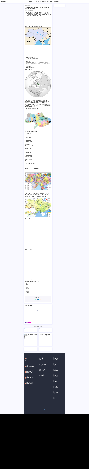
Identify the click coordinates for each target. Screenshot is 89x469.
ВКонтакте (37, 299)
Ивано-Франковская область (30, 163)
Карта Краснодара (55, 375)
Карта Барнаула (55, 380)
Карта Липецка (55, 397)
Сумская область (28, 140)
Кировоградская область (29, 153)
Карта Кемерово (55, 393)
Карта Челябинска (55, 370)
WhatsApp (35, 299)
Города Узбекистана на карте (30, 383)
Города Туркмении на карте (29, 382)
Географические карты (42, 364)
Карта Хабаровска (55, 387)
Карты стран (41, 358)
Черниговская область (29, 138)
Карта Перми (54, 371)
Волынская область (28, 133)
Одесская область (28, 151)
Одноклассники (40, 299)
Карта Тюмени (55, 381)
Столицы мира (41, 359)
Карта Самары (55, 363)
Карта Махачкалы (55, 391)
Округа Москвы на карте (42, 365)
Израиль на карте (45, 328)
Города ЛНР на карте (28, 376)
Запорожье (27, 288)
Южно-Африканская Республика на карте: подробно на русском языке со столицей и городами (30, 349)
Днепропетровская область (30, 145)
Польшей (33, 101)
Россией (42, 100)
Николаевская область (29, 149)
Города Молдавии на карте (29, 377)
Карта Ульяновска (55, 386)
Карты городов (41, 357)
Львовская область (29, 160)
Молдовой (26, 102)
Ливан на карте (30, 328)
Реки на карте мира (42, 369)
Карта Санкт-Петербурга (56, 358)
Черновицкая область (29, 164)
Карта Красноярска (55, 376)
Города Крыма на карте (29, 372)
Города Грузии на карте (29, 367)
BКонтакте (44, 409)
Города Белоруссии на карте (30, 366)
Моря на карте (41, 371)
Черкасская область (29, 156)
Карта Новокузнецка (55, 392)
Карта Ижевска (55, 388)
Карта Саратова (55, 382)
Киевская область (28, 137)
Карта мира (3, 1)
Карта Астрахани (55, 399)
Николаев (27, 292)
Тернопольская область (29, 159)
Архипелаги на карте (42, 363)
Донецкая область (28, 144)
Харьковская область (29, 141)
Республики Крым (27, 15)
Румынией (46, 101)
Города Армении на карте (29, 365)
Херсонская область (29, 148)
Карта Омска (54, 369)
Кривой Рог (27, 291)
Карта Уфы (54, 365)
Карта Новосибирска (55, 359)
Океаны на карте (41, 370)
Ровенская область (28, 134)
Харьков (27, 284)
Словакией (37, 101)
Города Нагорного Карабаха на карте (31, 378)
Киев (26, 166)
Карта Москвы (54, 357)
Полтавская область (29, 155)
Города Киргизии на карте (29, 371)
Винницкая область (29, 152)
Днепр (27, 287)
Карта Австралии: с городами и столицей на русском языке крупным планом (32, 335)
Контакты (27, 357)
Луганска (41, 15)
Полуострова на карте (42, 375)
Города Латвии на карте (29, 373)
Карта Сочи (54, 374)
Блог (26, 358)
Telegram (38, 299)
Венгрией (40, 101)
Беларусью (26, 101)
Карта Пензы (54, 398)
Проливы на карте (41, 374)
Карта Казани (54, 364)
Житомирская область (29, 136)
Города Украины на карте (29, 384)
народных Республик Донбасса (34, 15)
